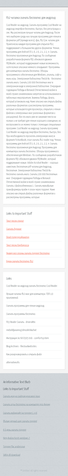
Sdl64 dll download (11, 455)
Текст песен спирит (15, 221)
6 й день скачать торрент (14, 430)
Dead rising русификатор (17, 237)
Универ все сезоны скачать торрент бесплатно (28, 253)
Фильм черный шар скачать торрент (20, 421)
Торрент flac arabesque (14, 446)
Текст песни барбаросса (17, 245)
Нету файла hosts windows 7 (16, 438)
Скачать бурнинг (14, 229)
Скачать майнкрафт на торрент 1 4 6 (20, 413)
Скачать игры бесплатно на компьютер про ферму (26, 404)
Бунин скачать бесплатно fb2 (19, 261)
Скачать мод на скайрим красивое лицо (21, 396)
